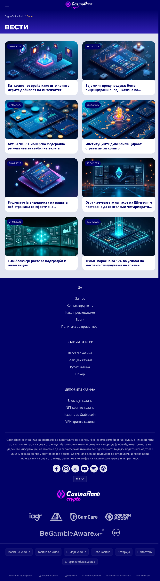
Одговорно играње (48, 575)
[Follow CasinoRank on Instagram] (66, 468)
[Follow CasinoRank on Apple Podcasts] (103, 468)
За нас (80, 298)
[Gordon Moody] (118, 517)
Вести (80, 319)
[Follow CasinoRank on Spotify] (94, 468)
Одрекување (70, 575)
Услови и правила (91, 575)
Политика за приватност (80, 326)
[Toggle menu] (7, 5)
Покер (80, 374)
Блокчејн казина (80, 400)
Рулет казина (80, 367)
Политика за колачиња (118, 575)
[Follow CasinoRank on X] (75, 468)
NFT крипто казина (80, 407)
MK (78, 479)
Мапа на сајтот (143, 575)
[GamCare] (84, 517)
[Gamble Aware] (72, 532)
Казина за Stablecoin (80, 414)
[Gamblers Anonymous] (56, 517)
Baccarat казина (80, 353)
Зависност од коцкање (20, 575)
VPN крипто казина (80, 421)
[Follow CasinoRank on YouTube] (85, 468)
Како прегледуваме (80, 312)
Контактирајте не (80, 305)
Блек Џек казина (80, 360)
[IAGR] (35, 517)
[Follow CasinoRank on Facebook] (56, 468)
